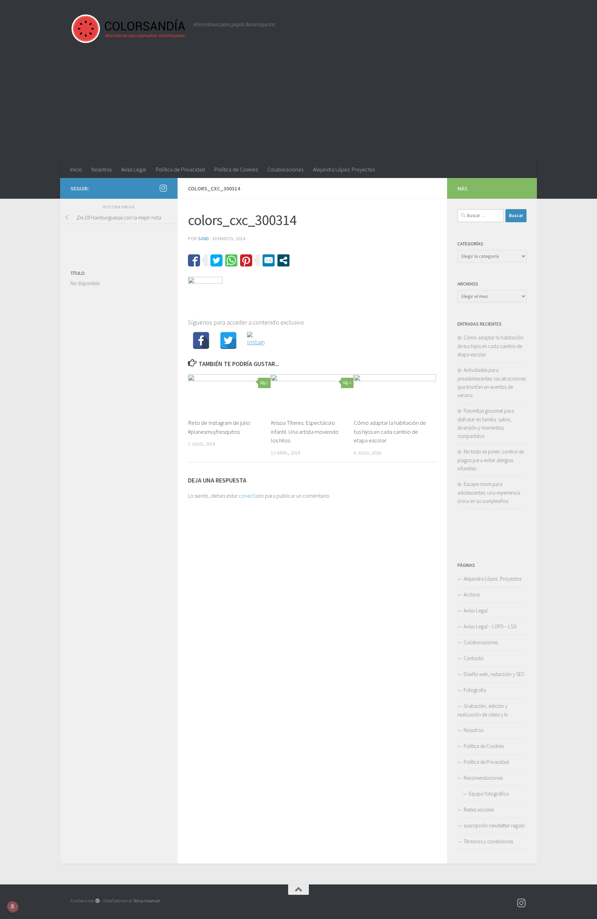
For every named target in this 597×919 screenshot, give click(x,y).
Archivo (472, 594)
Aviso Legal (133, 169)
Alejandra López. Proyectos (344, 169)
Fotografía (475, 690)
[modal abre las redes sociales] (283, 260)
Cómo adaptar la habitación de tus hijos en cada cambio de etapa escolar (390, 431)
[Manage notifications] (12, 906)
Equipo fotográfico (489, 793)
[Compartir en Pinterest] (246, 260)
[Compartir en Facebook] (194, 260)
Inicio (76, 169)
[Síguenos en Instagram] (163, 188)
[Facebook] (201, 340)
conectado (251, 495)
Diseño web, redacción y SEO (494, 674)
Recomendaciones (483, 778)
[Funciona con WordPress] (97, 901)
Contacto (474, 658)
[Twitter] (228, 340)
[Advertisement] (298, 108)
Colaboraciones (285, 169)
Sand (203, 238)
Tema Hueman (146, 901)
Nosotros (102, 169)
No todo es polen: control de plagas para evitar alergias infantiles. (490, 460)
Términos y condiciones (488, 841)
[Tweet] (216, 260)
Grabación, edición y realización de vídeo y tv (482, 710)
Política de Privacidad (180, 169)
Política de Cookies (236, 169)
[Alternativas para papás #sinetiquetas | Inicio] (128, 28)
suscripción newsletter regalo (494, 825)
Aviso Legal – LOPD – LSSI (490, 626)
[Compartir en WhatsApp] (231, 260)
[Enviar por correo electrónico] (269, 260)
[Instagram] (255, 340)
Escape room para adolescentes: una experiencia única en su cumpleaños (488, 492)
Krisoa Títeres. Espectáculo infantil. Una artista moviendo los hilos (305, 431)
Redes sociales (479, 809)
